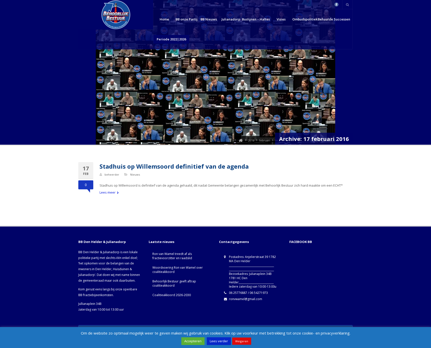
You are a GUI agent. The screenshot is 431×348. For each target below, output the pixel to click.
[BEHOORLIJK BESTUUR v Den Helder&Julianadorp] (240, 140)
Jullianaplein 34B (90, 304)
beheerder (112, 174)
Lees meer (108, 192)
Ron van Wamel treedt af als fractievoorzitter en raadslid (172, 256)
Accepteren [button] (193, 341)
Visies (281, 19)
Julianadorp (230, 19)
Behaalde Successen (334, 19)
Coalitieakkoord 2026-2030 (171, 295)
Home (164, 19)
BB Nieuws (209, 19)
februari (264, 140)
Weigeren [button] (241, 341)
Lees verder (219, 341)
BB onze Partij (187, 19)
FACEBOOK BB (300, 241)
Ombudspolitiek (305, 19)
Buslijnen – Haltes (256, 19)
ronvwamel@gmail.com (245, 299)
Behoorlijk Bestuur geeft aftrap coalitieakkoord (174, 283)
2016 (251, 140)
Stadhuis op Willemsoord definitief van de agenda (174, 166)
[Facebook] (336, 4)
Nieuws (135, 174)
